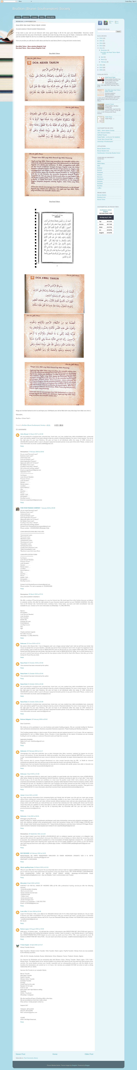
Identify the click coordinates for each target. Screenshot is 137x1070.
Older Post (89, 1054)
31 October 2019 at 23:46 (35, 663)
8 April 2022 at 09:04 (33, 883)
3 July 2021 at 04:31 (33, 816)
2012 (101, 48)
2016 (101, 38)
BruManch (100, 179)
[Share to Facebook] (61, 425)
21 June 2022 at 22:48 (34, 911)
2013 (101, 45)
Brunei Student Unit (103, 150)
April (102, 57)
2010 (101, 67)
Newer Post (20, 1054)
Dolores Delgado (25, 719)
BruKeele (100, 172)
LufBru (99, 188)
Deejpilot (74, 1065)
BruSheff (100, 183)
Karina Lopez (24, 929)
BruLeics (100, 177)
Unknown (23, 643)
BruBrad (99, 168)
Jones (22, 795)
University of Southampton (105, 141)
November (104, 50)
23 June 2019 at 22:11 (33, 643)
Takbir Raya (108, 117)
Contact (34, 17)
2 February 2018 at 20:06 (36, 451)
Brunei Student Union (103, 148)
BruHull (99, 170)
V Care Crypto (24, 945)
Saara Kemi (23, 663)
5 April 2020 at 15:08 (33, 774)
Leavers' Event (109, 104)
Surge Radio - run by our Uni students (108, 137)
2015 (101, 40)
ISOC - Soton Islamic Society (105, 130)
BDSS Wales (101, 163)
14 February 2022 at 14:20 (38, 853)
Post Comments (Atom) (31, 1058)
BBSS (99, 161)
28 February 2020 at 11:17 (35, 751)
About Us (26, 17)
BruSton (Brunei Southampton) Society (41, 9)
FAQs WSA (50, 17)
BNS (98, 165)
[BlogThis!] (57, 425)
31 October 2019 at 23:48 (35, 684)
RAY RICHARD (24, 853)
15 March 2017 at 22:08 (36, 434)
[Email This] (55, 425)
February (104, 62)
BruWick (99, 186)
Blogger (87, 1065)
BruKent (99, 174)
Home (18, 17)
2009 (101, 70)
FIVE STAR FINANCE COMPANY (30, 508)
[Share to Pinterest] (62, 425)
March (103, 59)
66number (23, 883)
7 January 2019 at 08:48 (48, 508)
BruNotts (100, 181)
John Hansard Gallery (103, 132)
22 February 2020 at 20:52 (39, 719)
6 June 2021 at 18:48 (31, 795)
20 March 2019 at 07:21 (36, 594)
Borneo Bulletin (101, 195)
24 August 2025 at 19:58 (36, 929)
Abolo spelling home (27, 867)
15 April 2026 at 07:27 (36, 945)
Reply (22, 446)
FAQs (42, 17)
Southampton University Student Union (108, 153)
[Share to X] (59, 425)
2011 (101, 65)
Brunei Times (101, 199)
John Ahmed (24, 434)
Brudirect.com (101, 197)
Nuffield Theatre (102, 135)
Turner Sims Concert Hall (104, 139)
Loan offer (23, 911)
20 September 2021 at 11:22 (37, 834)
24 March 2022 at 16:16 (41, 867)
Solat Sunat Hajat (110, 77)
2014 (101, 43)
